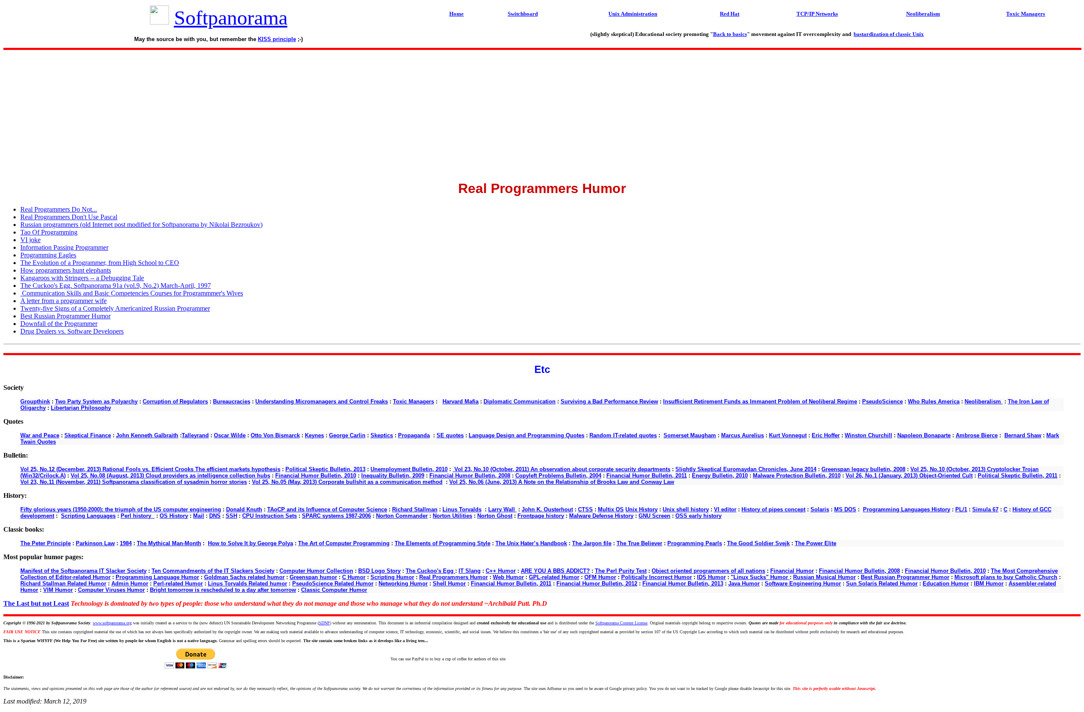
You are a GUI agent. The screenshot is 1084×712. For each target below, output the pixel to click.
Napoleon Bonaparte (924, 435)
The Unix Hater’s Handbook (531, 543)
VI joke (30, 239)
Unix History (641, 509)
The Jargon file (591, 543)
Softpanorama (231, 17)
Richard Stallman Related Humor (63, 583)
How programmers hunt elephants (65, 270)
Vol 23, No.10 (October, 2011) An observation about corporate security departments (561, 469)
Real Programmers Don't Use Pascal (68, 217)
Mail (198, 516)
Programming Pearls (694, 543)
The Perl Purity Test (621, 571)
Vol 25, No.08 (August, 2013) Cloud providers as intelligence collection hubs (170, 475)
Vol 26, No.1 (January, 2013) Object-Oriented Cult (909, 475)
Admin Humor (129, 583)
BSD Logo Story (379, 571)
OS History (174, 516)
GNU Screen (654, 516)
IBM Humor (989, 583)
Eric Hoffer (826, 435)
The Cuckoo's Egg (430, 571)
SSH (231, 516)
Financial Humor (792, 571)
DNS (215, 516)
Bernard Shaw (1022, 435)
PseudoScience (882, 401)
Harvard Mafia (460, 401)
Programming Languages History (906, 509)
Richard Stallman (414, 509)
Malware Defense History (601, 516)
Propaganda (414, 435)
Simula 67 (985, 509)
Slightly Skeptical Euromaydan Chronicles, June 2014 (745, 469)
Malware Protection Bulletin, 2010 (797, 475)
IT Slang (470, 571)
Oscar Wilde (230, 435)
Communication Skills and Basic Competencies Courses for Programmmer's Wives (131, 293)
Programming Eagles (48, 255)
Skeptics (382, 435)
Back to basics (730, 34)
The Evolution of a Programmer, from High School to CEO (99, 262)
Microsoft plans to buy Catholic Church (1005, 577)
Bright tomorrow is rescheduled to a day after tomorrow (223, 590)
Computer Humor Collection (316, 571)
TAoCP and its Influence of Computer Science (327, 509)
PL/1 (961, 509)
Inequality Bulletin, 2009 (392, 475)
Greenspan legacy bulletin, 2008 (863, 469)
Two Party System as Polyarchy (96, 401)
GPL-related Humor (554, 577)
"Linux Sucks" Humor (760, 577)
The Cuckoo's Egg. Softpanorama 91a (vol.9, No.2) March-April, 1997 (115, 285)
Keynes (314, 435)
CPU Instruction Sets (269, 516)
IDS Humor (711, 577)
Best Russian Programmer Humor (65, 316)
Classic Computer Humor (334, 590)
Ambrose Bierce (977, 435)
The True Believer (639, 543)
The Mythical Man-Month (169, 543)
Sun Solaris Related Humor (882, 583)
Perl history (138, 516)
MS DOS (845, 509)
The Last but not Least (36, 603)
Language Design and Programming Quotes (526, 435)
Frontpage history (540, 516)
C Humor (353, 577)
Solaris (819, 509)
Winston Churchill (868, 435)
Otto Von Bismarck (275, 435)
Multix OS (611, 509)
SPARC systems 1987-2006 (336, 516)
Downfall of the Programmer (58, 323)
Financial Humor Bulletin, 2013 (682, 583)
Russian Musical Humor (824, 577)
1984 (126, 543)
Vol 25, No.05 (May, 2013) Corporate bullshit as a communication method (347, 482)
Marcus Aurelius (742, 435)
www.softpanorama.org (112, 623)
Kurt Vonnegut (788, 435)
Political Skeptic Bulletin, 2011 (1017, 475)
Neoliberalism (984, 401)
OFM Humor (600, 577)
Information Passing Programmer (64, 247)
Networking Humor (403, 583)
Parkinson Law (95, 543)
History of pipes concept (773, 509)
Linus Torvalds (461, 509)
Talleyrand (195, 435)
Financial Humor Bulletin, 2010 (315, 475)
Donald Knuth (244, 509)
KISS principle (277, 39)
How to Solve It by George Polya (250, 543)
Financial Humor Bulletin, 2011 (646, 475)
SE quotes (450, 435)
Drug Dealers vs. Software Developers (72, 331)
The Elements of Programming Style (442, 543)
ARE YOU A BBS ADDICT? (555, 571)
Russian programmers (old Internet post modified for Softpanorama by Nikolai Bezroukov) (141, 224)
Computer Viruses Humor (111, 590)
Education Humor (946, 583)
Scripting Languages (88, 516)
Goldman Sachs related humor (244, 577)
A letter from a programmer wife (63, 300)
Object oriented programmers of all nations (708, 571)
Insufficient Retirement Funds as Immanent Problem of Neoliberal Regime (760, 401)
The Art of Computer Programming (344, 543)
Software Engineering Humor (803, 583)
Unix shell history (686, 509)
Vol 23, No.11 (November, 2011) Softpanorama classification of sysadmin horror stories (133, 482)
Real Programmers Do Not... (58, 209)
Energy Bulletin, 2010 (720, 475)
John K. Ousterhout (547, 509)
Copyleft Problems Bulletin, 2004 (558, 475)
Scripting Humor (392, 577)
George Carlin (347, 435)
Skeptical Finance (87, 435)
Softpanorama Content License (621, 623)
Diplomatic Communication (520, 401)
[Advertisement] (542, 112)
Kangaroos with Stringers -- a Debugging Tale (82, 277)
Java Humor (744, 583)
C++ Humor (501, 571)
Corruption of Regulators (175, 401)
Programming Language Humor (157, 577)
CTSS (585, 509)
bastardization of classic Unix (889, 34)
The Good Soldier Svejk (758, 543)
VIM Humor (58, 590)
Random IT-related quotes (623, 435)
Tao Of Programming (48, 232)
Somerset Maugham (690, 435)
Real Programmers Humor (453, 577)
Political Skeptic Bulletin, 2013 (325, 469)
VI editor (725, 509)
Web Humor (508, 577)
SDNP (324, 623)
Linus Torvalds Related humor (247, 583)
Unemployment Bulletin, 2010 (409, 469)
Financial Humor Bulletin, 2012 (596, 583)
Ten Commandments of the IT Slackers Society (213, 571)
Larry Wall (502, 509)
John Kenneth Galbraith (147, 435)
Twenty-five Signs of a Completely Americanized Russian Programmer (115, 308)
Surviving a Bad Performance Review (609, 401)
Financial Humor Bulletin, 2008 (469, 475)
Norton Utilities (452, 516)
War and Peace (39, 435)
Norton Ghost (494, 516)
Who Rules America (934, 401)
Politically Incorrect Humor (656, 577)
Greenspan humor (313, 577)
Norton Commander (402, 516)
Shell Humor (449, 583)
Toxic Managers (413, 401)
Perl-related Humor (178, 583)
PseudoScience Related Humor (332, 583)
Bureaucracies (231, 401)
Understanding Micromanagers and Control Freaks (321, 401)
